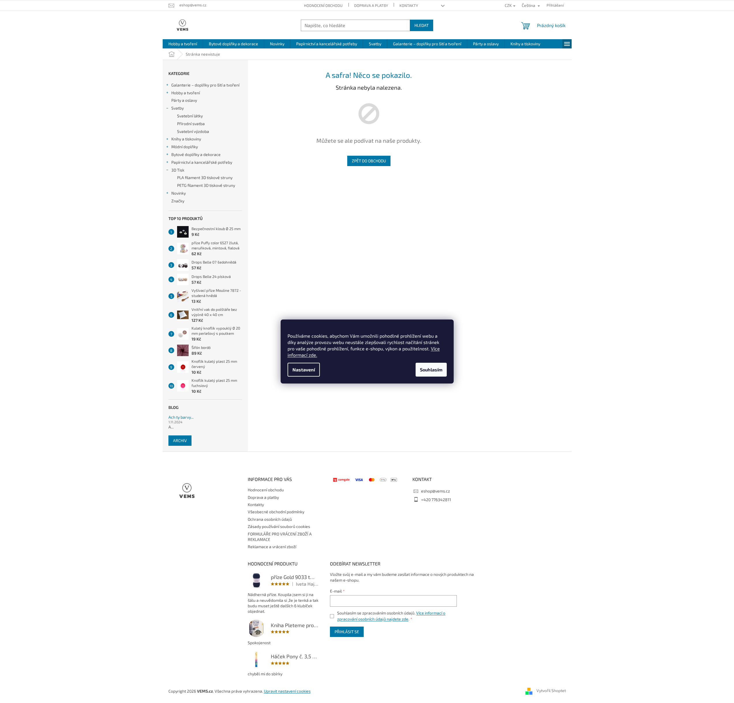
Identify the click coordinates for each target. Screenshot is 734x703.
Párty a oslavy (184, 100)
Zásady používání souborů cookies (279, 526)
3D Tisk (177, 170)
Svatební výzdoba (193, 131)
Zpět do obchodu (369, 160)
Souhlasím (431, 369)
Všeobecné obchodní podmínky (276, 511)
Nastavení (303, 369)
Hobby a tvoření (185, 92)
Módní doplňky (184, 146)
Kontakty (408, 5)
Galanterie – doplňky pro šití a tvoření (205, 84)
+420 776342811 (436, 499)
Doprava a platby (371, 5)
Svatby (177, 108)
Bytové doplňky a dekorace (196, 154)
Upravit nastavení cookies (287, 691)
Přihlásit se (347, 631)
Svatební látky (190, 115)
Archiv (180, 440)
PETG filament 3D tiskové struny (206, 185)
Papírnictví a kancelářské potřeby (201, 162)
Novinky (178, 193)
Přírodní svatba (191, 123)
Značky (177, 200)
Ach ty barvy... (181, 417)
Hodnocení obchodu (323, 5)
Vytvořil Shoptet (551, 690)
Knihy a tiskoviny (186, 138)
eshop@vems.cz (435, 490)
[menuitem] (183, 43)
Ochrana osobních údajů (270, 519)
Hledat (421, 25)
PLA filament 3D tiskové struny (204, 177)
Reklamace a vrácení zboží (272, 546)
